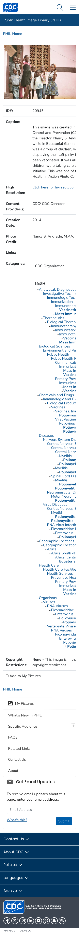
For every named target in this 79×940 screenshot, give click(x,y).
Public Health (58, 354)
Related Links (19, 748)
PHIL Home (12, 33)
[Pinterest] (46, 920)
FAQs (12, 737)
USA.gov (26, 930)
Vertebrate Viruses (62, 626)
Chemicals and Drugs (56, 395)
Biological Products (62, 403)
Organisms (48, 597)
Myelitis (65, 455)
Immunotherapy (64, 326)
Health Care (49, 565)
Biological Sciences (54, 346)
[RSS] (62, 920)
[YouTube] (38, 920)
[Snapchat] (54, 920)
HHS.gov (9, 930)
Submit (63, 821)
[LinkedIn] (30, 920)
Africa (52, 549)
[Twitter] (14, 920)
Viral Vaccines (66, 419)
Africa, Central (66, 557)
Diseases (46, 435)
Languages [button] (13, 877)
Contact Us (17, 759)
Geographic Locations (56, 541)
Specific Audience (22, 726)
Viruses (49, 601)
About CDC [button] (14, 851)
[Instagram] (22, 920)
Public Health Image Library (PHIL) (32, 20)
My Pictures (23, 703)
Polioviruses (69, 618)
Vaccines (58, 407)
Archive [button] (10, 890)
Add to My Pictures (25, 675)
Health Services (60, 573)
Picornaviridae (62, 610)
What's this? (17, 819)
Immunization (62, 301)
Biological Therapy (62, 321)
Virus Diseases (55, 504)
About (13, 770)
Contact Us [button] (14, 838)
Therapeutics (53, 317)
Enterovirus (64, 614)
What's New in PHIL (25, 715)
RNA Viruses (57, 605)
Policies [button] (10, 864)
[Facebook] (6, 920)
